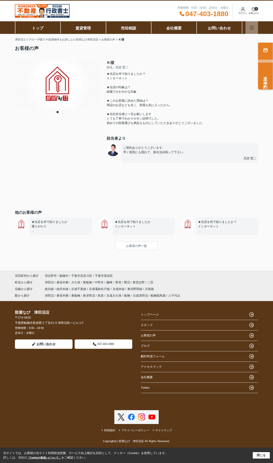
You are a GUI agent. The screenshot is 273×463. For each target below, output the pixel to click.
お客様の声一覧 (136, 246)
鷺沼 (127, 282)
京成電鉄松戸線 (100, 289)
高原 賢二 (250, 158)
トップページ (150, 314)
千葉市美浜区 (104, 275)
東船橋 (88, 282)
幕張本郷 (63, 282)
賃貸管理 (83, 28)
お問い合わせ (219, 28)
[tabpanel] (57, 84)
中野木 (100, 282)
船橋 (127, 295)
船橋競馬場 (158, 295)
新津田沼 (89, 295)
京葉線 (149, 289)
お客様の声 (148, 335)
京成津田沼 (140, 295)
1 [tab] (58, 112)
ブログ (145, 346)
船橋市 (64, 275)
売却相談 (128, 28)
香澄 (118, 282)
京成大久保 (113, 295)
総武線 (50, 289)
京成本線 (119, 289)
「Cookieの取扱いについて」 (44, 457)
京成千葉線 (79, 289)
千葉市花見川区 (81, 275)
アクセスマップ (151, 366)
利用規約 (109, 430)
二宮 (150, 282)
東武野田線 (135, 289)
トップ (38, 28)
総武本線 (63, 289)
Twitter (145, 387)
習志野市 (51, 275)
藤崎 (109, 282)
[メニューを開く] (252, 27)
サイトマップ (163, 430)
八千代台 (174, 295)
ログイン (242, 13)
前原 (101, 295)
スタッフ (147, 325)
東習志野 (139, 282)
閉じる (261, 455)
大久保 (76, 282)
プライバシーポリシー (135, 430)
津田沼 (50, 282)
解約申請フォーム (153, 356)
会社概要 (174, 28)
